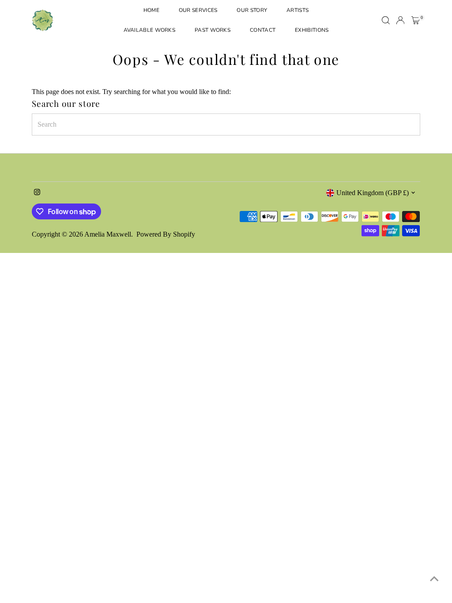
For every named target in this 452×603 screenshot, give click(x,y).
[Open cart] (415, 20)
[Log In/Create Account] (400, 20)
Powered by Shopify (165, 234)
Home (151, 10)
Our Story (252, 10)
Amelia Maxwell (107, 234)
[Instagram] (37, 193)
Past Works (212, 30)
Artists (297, 10)
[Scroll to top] (434, 579)
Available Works (150, 30)
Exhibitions (311, 30)
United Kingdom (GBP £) (372, 192)
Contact (262, 30)
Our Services (198, 10)
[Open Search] (386, 20)
